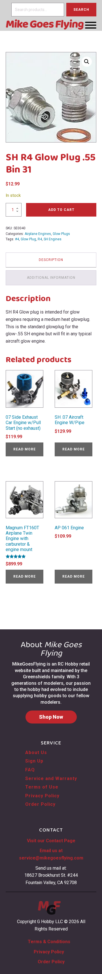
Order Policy (40, 804)
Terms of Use (41, 787)
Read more (24, 449)
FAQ (30, 769)
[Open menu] (90, 25)
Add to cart (61, 210)
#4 (17, 239)
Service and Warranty (51, 778)
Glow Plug (28, 239)
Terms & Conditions (49, 941)
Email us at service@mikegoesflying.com (51, 854)
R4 (40, 239)
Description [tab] (51, 260)
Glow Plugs (61, 234)
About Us (36, 752)
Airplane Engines (38, 234)
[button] (87, 62)
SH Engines (52, 239)
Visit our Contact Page (51, 840)
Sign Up (34, 761)
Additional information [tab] (51, 278)
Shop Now (51, 717)
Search (81, 10)
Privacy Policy (42, 795)
